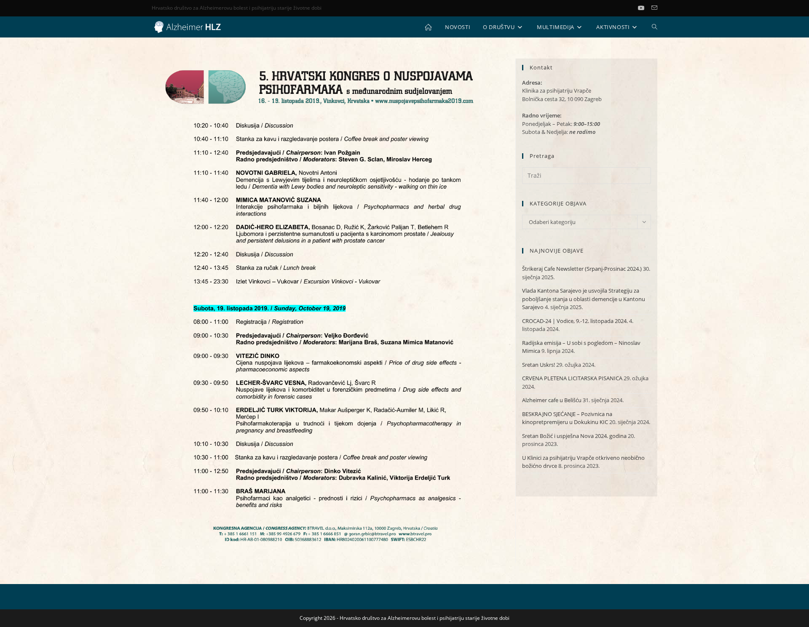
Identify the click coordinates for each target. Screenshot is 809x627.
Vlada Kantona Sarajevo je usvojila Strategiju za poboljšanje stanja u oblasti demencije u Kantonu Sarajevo (583, 299)
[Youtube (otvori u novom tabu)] (644, 8)
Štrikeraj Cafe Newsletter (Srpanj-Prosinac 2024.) (582, 268)
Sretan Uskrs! (538, 364)
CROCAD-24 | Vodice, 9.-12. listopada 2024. (575, 321)
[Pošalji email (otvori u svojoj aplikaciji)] (654, 8)
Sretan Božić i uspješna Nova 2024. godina (574, 436)
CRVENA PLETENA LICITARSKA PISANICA (572, 378)
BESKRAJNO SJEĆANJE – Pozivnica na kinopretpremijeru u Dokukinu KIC (567, 418)
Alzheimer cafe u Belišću (551, 400)
